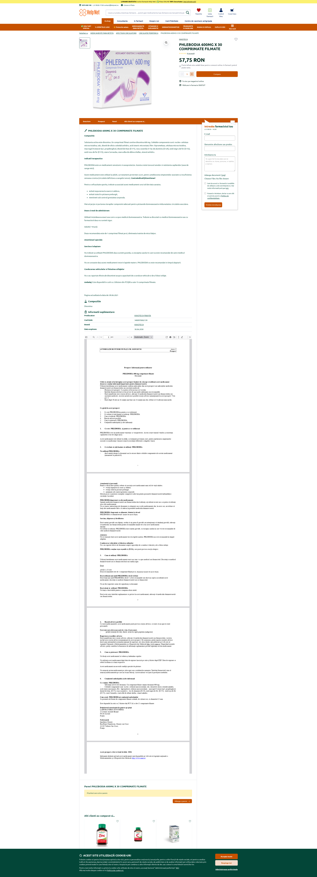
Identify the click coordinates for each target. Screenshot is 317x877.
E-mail (207, 134)
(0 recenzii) (191, 53)
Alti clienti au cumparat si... (99, 815)
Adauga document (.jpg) (214, 175)
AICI (177, 868)
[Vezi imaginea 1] (84, 43)
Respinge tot (226, 863)
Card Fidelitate (171, 21)
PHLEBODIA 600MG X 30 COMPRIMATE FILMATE (115, 130)
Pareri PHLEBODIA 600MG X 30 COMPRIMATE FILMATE (115, 786)
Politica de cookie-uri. (115, 870)
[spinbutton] (187, 74)
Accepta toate (226, 856)
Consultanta (122, 21)
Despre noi (154, 21)
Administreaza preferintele (226, 869)
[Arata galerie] (166, 42)
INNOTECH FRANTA (142, 315)
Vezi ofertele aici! (189, 1)
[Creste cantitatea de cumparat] (192, 74)
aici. (227, 188)
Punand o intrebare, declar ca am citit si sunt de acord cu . (220, 195)
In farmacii (138, 21)
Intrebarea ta (210, 154)
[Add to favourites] (236, 39)
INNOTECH (183, 39)
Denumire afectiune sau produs (218, 144)
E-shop (108, 21)
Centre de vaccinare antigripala (198, 21)
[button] (221, 12)
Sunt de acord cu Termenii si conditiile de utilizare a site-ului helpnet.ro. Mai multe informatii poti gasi (220, 185)
